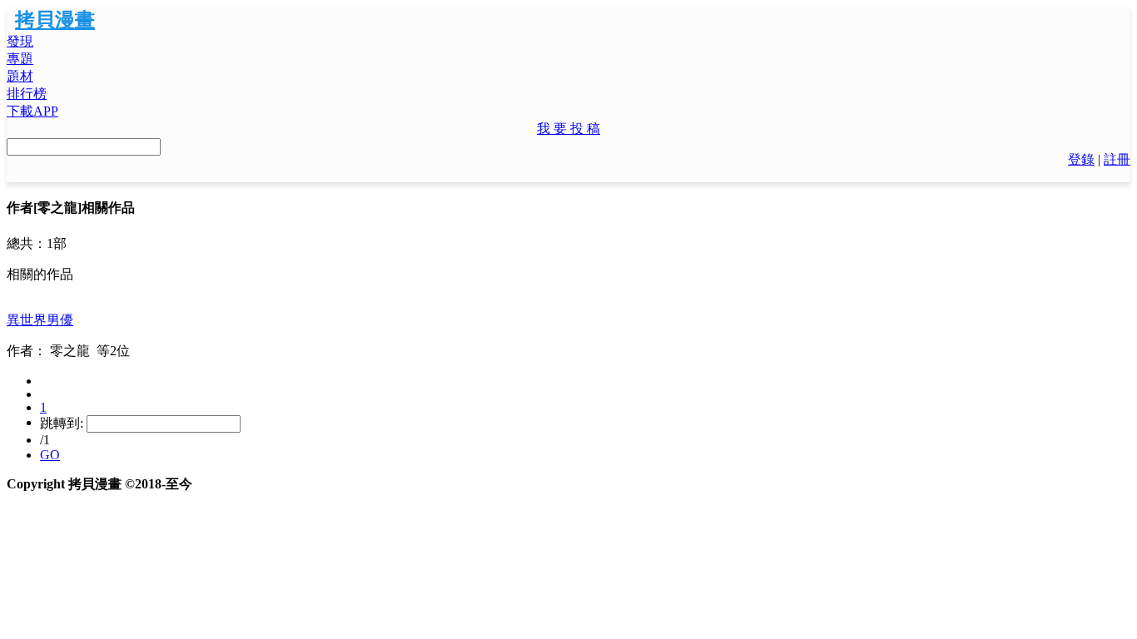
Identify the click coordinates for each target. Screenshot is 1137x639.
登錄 (1081, 159)
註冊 (1117, 159)
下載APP (32, 111)
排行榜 (27, 94)
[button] (568, 129)
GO (50, 455)
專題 (20, 59)
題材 (20, 76)
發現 (20, 41)
